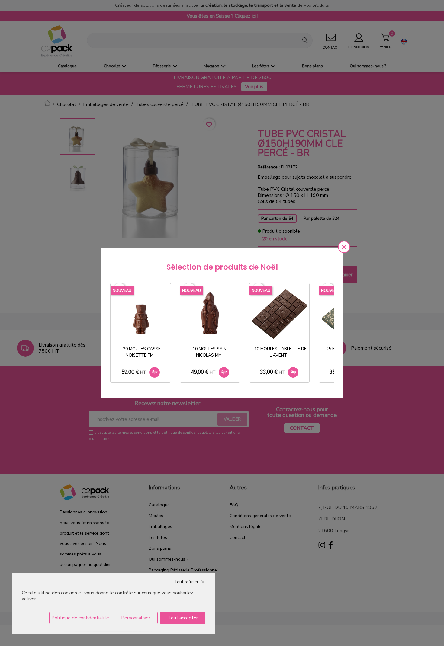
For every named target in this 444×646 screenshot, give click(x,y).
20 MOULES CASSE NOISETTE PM (142, 352)
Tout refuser (186, 582)
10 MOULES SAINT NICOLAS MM (211, 352)
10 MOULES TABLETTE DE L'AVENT (280, 352)
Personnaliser (135, 618)
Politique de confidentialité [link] (80, 618)
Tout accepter (183, 618)
